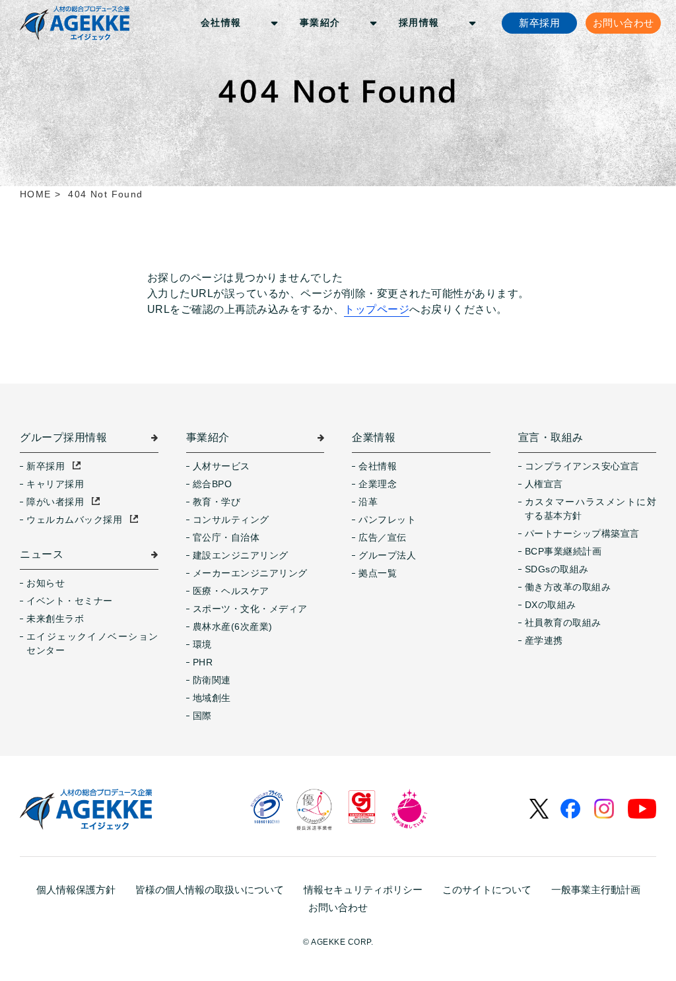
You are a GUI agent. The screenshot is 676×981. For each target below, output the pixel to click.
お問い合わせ (338, 907)
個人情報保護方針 (76, 889)
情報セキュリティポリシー (363, 889)
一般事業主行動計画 (595, 889)
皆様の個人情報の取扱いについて (209, 889)
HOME (35, 194)
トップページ (376, 309)
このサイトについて (486, 889)
